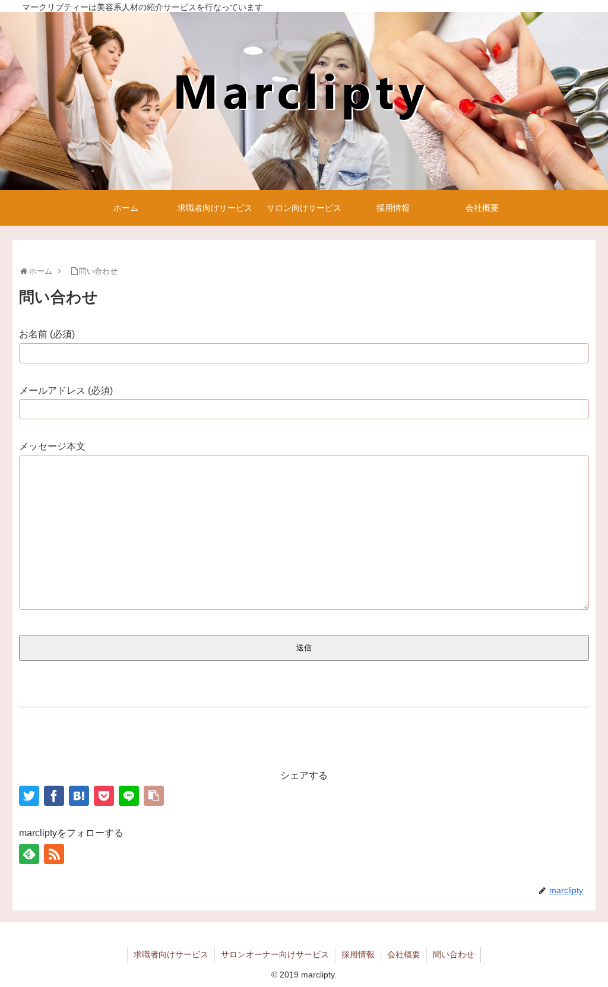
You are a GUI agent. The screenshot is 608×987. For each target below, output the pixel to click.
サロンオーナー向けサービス (275, 954)
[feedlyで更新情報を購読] (29, 854)
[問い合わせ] (79, 796)
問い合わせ (453, 954)
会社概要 (403, 954)
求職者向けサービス (171, 954)
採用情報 (358, 954)
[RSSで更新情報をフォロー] (54, 854)
